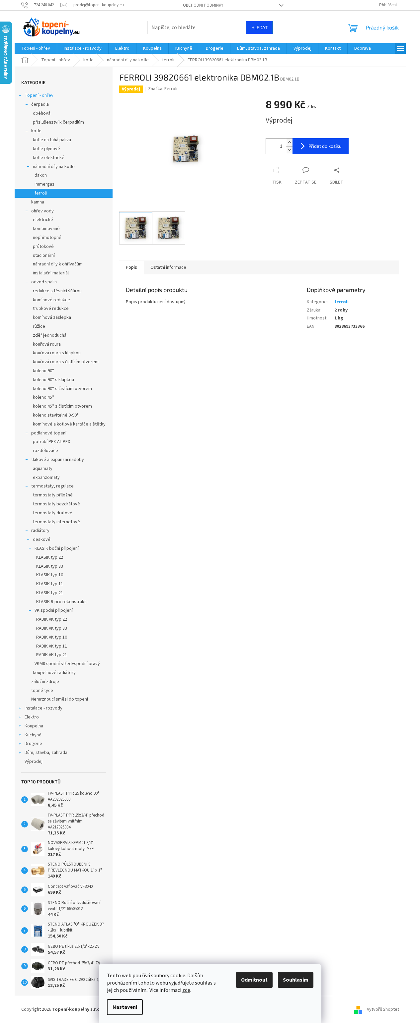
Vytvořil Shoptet (383, 1009)
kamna (37, 202)
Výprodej (33, 761)
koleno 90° (43, 371)
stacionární (44, 255)
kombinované (46, 228)
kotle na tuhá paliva (52, 140)
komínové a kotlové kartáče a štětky (69, 424)
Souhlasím (295, 980)
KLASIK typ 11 (49, 584)
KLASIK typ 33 (49, 566)
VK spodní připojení (54, 610)
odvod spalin (44, 282)
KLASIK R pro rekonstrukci (62, 601)
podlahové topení (48, 433)
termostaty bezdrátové (56, 504)
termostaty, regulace (52, 486)
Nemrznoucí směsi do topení (59, 699)
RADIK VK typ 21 (51, 655)
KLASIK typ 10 (49, 575)
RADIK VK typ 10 (51, 637)
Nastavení (125, 1007)
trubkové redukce (51, 308)
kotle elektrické (48, 157)
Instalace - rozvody (43, 708)
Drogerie (33, 743)
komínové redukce (51, 300)
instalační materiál (51, 273)
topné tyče (42, 690)
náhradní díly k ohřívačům (58, 264)
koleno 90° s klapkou (53, 379)
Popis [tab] (131, 267)
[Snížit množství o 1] (289, 150)
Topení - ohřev (39, 95)
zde (186, 990)
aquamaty (42, 468)
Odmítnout (254, 980)
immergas (44, 184)
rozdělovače (45, 450)
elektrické (43, 219)
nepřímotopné (47, 237)
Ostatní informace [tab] (168, 267)
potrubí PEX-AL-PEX (51, 441)
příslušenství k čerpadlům (58, 122)
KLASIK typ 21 (49, 593)
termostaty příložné (53, 495)
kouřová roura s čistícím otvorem (66, 362)
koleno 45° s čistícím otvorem (62, 406)
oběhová (41, 113)
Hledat (259, 27)
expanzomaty (46, 477)
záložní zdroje (45, 681)
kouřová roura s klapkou (57, 353)
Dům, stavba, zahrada (46, 752)
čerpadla (40, 104)
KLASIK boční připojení (57, 548)
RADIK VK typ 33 (51, 628)
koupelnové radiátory (54, 672)
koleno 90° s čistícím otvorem (62, 388)
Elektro (32, 717)
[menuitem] (36, 48)
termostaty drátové (52, 513)
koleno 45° (43, 397)
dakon (41, 175)
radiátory (40, 530)
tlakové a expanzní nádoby (57, 459)
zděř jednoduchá (49, 335)
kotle (36, 131)
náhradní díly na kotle (54, 166)
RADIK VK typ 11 (51, 646)
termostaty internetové (56, 522)
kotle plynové (46, 148)
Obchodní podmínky (203, 5)
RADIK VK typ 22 (51, 619)
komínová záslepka (52, 317)
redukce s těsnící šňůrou (57, 291)
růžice (39, 326)
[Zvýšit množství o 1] (289, 142)
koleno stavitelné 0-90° (56, 415)
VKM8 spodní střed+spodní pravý (67, 663)
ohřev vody (42, 211)
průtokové (43, 246)
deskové (41, 539)
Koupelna (34, 726)
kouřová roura (47, 344)
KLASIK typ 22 (49, 557)
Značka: (162, 88)
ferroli (41, 193)
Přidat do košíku (325, 146)
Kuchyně (33, 735)
